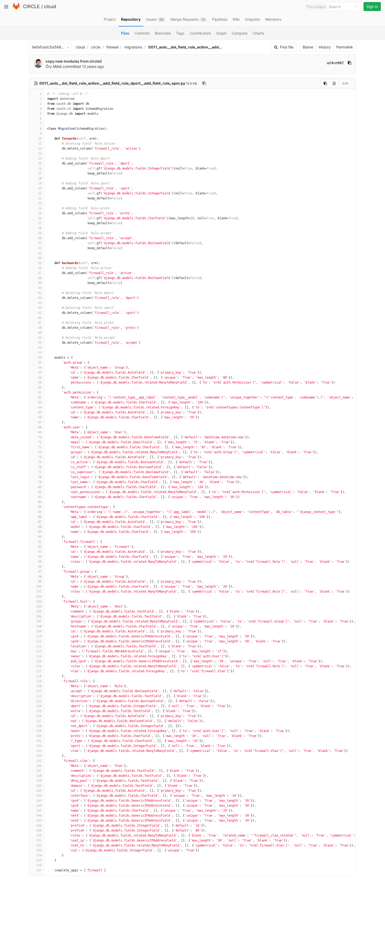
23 (40, 203)
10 (40, 138)
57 (40, 372)
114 (39, 656)
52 (40, 347)
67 (40, 422)
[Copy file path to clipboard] (204, 83)
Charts (258, 33)
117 (39, 671)
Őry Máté (54, 66)
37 (40, 273)
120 (39, 686)
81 (40, 492)
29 (40, 233)
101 (39, 591)
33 (40, 253)
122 (39, 696)
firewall (112, 47)
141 (39, 791)
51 (40, 343)
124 (39, 706)
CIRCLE (31, 6)
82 (40, 497)
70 (40, 437)
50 (40, 338)
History (325, 47)
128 (39, 726)
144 (39, 805)
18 (40, 178)
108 (39, 626)
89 (40, 532)
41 (40, 293)
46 (40, 318)
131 (39, 741)
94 (40, 557)
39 (40, 283)
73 (40, 452)
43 (40, 303)
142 (39, 795)
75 (40, 462)
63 (40, 402)
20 (40, 188)
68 (40, 427)
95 (40, 562)
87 (40, 522)
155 (39, 860)
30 (40, 238)
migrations (133, 47)
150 (39, 835)
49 (40, 333)
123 (39, 701)
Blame (308, 47)
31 (40, 243)
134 (39, 756)
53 (40, 352)
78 (40, 477)
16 (40, 168)
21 (40, 193)
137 (39, 771)
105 (39, 611)
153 (39, 850)
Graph (221, 33)
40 (40, 288)
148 (39, 825)
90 (40, 537)
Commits (142, 33)
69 (40, 432)
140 (39, 786)
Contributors (200, 33)
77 (40, 472)
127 (39, 721)
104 (39, 606)
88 (40, 527)
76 (40, 467)
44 (40, 308)
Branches (163, 33)
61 (40, 392)
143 (39, 800)
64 (40, 407)
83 (40, 502)
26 (40, 218)
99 (40, 581)
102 (39, 596)
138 (39, 776)
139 (39, 781)
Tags (180, 33)
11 (40, 143)
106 (39, 616)
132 (39, 746)
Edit (345, 83)
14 (40, 158)
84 (40, 507)
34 (40, 258)
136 (39, 766)
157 (39, 870)
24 (40, 208)
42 (40, 298)
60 (40, 387)
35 (40, 263)
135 (39, 761)
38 (40, 278)
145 (39, 810)
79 (40, 482)
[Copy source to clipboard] (325, 83)
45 (40, 313)
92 (40, 547)
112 (39, 646)
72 (40, 447)
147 (39, 820)
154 (39, 855)
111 (39, 641)
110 (39, 636)
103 (39, 601)
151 (39, 840)
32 (40, 248)
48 (40, 328)
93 (40, 552)
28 (40, 228)
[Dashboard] (16, 8)
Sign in (372, 6)
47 (40, 323)
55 (40, 362)
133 (39, 751)
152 (39, 845)
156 (39, 865)
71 (40, 442)
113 (39, 651)
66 (40, 417)
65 (40, 412)
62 (40, 397)
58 (40, 377)
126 (39, 716)
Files (125, 33)
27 (40, 223)
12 (40, 148)
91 (40, 542)
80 (40, 487)
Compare (240, 33)
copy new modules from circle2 (74, 61)
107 (39, 621)
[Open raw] (334, 83)
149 (39, 830)
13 (40, 153)
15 (40, 163)
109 (39, 631)
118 (39, 676)
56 (40, 367)
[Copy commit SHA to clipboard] (349, 62)
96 (40, 567)
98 (40, 576)
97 (40, 571)
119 (39, 681)
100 (39, 586)
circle (95, 47)
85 (40, 512)
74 (40, 457)
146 (39, 815)
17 (40, 173)
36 (40, 268)
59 (40, 382)
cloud (50, 6)
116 (39, 666)
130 (39, 736)
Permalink (344, 47)
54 (40, 357)
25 (40, 213)
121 (39, 691)
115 (39, 661)
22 (40, 198)
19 (40, 183)
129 (39, 731)
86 (40, 517)
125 (39, 711)
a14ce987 (335, 63)
